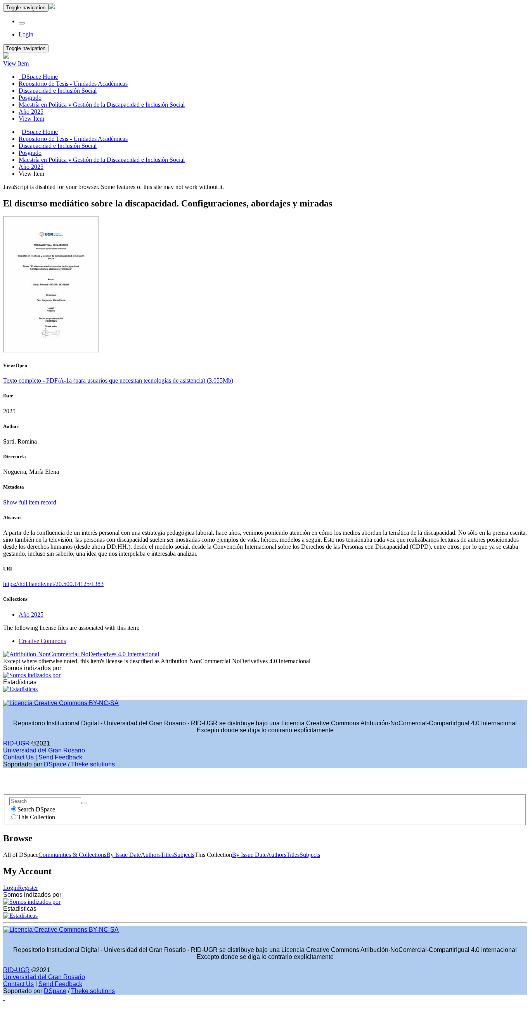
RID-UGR (16, 743)
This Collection (36, 817)
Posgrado (30, 152)
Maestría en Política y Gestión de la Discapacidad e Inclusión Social (102, 159)
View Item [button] (16, 63)
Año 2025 (31, 166)
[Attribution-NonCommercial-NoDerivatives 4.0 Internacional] (81, 654)
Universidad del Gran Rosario (44, 750)
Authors (151, 854)
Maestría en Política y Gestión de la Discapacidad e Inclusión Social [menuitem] (102, 104)
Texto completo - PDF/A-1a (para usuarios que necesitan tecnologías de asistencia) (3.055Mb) (118, 380)
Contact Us (18, 757)
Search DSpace (36, 809)
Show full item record (29, 502)
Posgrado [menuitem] (30, 97)
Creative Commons (42, 641)
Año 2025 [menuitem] (31, 111)
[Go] (84, 803)
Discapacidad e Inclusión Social (58, 145)
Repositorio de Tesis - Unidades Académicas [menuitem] (73, 83)
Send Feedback (60, 757)
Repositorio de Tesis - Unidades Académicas (73, 138)
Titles (167, 854)
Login (10, 887)
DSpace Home (40, 131)
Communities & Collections (72, 854)
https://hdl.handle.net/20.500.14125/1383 (53, 584)
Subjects (184, 854)
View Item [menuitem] (31, 118)
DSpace (55, 764)
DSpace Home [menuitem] (38, 76)
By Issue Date (123, 854)
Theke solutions (93, 764)
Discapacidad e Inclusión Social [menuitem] (58, 90)
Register (28, 887)
